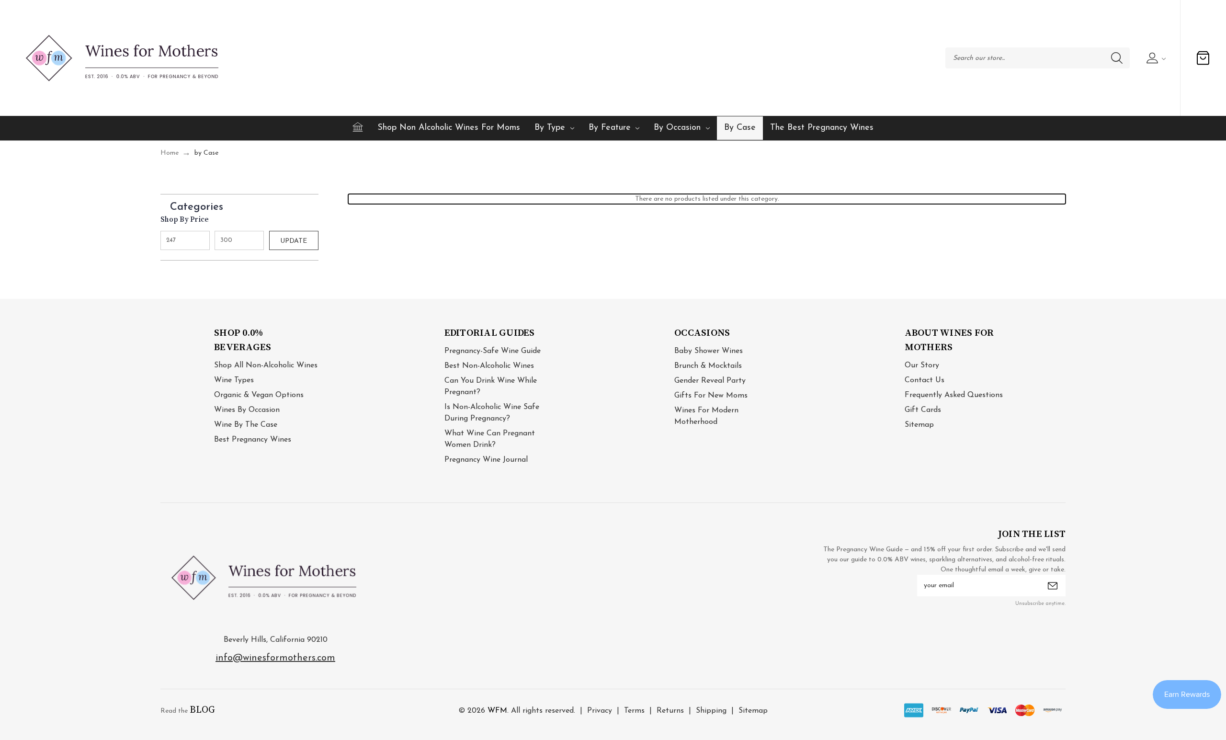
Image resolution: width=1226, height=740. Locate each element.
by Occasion (677, 128)
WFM (497, 711)
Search (1117, 58)
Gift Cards (923, 410)
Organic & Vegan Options (259, 395)
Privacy (599, 711)
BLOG (202, 710)
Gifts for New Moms (711, 395)
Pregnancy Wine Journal (486, 460)
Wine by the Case (245, 425)
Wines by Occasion (247, 410)
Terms (634, 711)
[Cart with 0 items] (1203, 58)
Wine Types (234, 380)
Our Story (922, 365)
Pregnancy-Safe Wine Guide (492, 351)
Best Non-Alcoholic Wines (489, 366)
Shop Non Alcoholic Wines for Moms (448, 128)
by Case (740, 128)
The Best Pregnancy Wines (822, 128)
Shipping (711, 711)
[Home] (357, 126)
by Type (549, 128)
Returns (670, 711)
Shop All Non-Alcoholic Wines (266, 365)
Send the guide (1052, 586)
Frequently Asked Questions (954, 395)
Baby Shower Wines (708, 351)
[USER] (1155, 58)
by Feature (610, 128)
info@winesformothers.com (275, 658)
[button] (244, 205)
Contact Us (924, 380)
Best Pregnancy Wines (252, 440)
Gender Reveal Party (710, 381)
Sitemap (919, 425)
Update (293, 241)
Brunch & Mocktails (708, 366)
